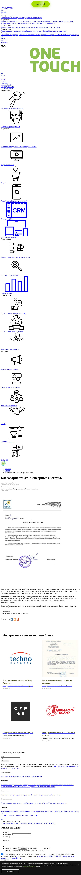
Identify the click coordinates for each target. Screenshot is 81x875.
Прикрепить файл (11, 848)
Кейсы (3, 38)
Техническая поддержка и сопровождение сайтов (18, 21)
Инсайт (3, 40)
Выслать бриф (6, 85)
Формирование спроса (46, 35)
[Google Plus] (18, 619)
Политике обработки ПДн (29, 866)
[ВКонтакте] (12, 619)
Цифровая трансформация (32, 18)
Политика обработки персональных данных (17, 823)
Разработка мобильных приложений (14, 23)
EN (2, 44)
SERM (57, 35)
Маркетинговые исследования (12, 18)
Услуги (3, 12)
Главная (8, 469)
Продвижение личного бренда (37, 31)
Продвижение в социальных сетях (13, 31)
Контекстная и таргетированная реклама (15, 27)
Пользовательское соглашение (44, 823)
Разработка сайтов (43, 21)
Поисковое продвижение (39, 27)
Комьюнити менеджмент (57, 31)
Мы (2, 10)
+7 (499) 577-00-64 (7, 8)
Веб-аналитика (54, 27)
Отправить (5, 761)
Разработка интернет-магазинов (62, 21)
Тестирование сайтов (47, 23)
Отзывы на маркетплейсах (28, 35)
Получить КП (40, 4)
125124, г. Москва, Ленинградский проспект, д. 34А (19, 815)
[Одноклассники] (15, 619)
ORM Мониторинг (67, 35)
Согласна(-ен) (10, 871)
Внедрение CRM (33, 23)
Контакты (4, 42)
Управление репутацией (9, 35)
